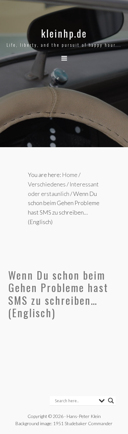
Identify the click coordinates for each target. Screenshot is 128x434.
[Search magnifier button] (111, 400)
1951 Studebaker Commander (83, 423)
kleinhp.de (64, 33)
